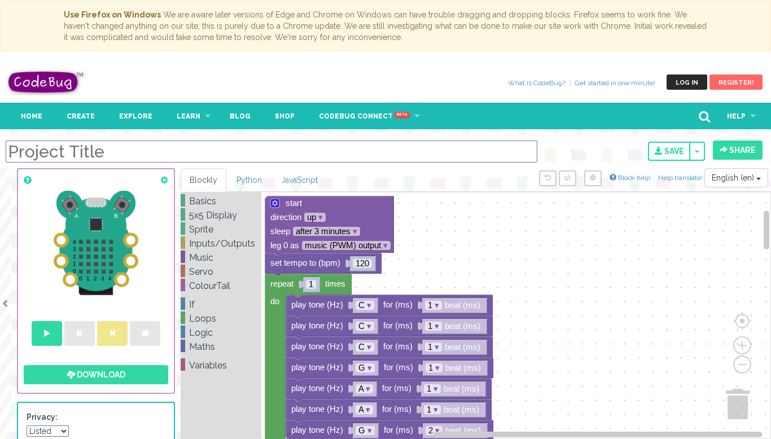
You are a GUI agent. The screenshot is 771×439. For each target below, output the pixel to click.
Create (81, 116)
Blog (240, 116)
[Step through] (112, 333)
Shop (285, 116)
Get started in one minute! (615, 83)
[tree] (221, 283)
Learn (188, 116)
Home (31, 116)
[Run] (47, 333)
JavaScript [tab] (299, 180)
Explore (135, 116)
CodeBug (46, 82)
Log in (687, 82)
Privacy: (42, 417)
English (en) (734, 177)
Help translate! (681, 178)
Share (742, 150)
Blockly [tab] (203, 180)
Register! (736, 82)
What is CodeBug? (537, 83)
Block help (633, 178)
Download (100, 374)
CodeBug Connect (363, 116)
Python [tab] (249, 180)
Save (673, 151)
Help (736, 116)
